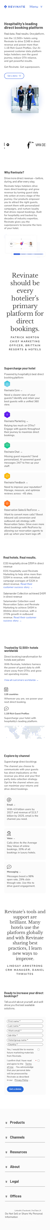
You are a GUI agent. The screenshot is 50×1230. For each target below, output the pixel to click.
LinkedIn (18, 1210)
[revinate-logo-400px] (14, 6)
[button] (25, 1122)
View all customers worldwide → (21, 679)
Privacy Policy (21, 1080)
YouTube (35, 1210)
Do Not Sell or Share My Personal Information (24, 1215)
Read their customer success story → (18, 585)
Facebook (26, 1210)
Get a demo (15, 1089)
